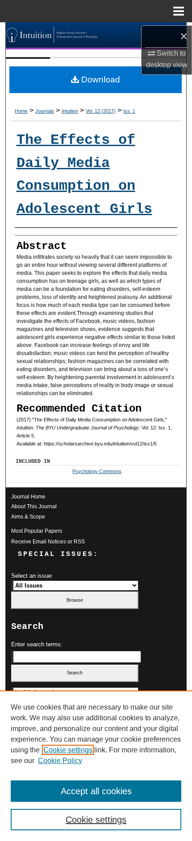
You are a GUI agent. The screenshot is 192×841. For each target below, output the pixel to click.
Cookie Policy (60, 760)
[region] (96, 765)
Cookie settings (67, 750)
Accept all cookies (96, 791)
